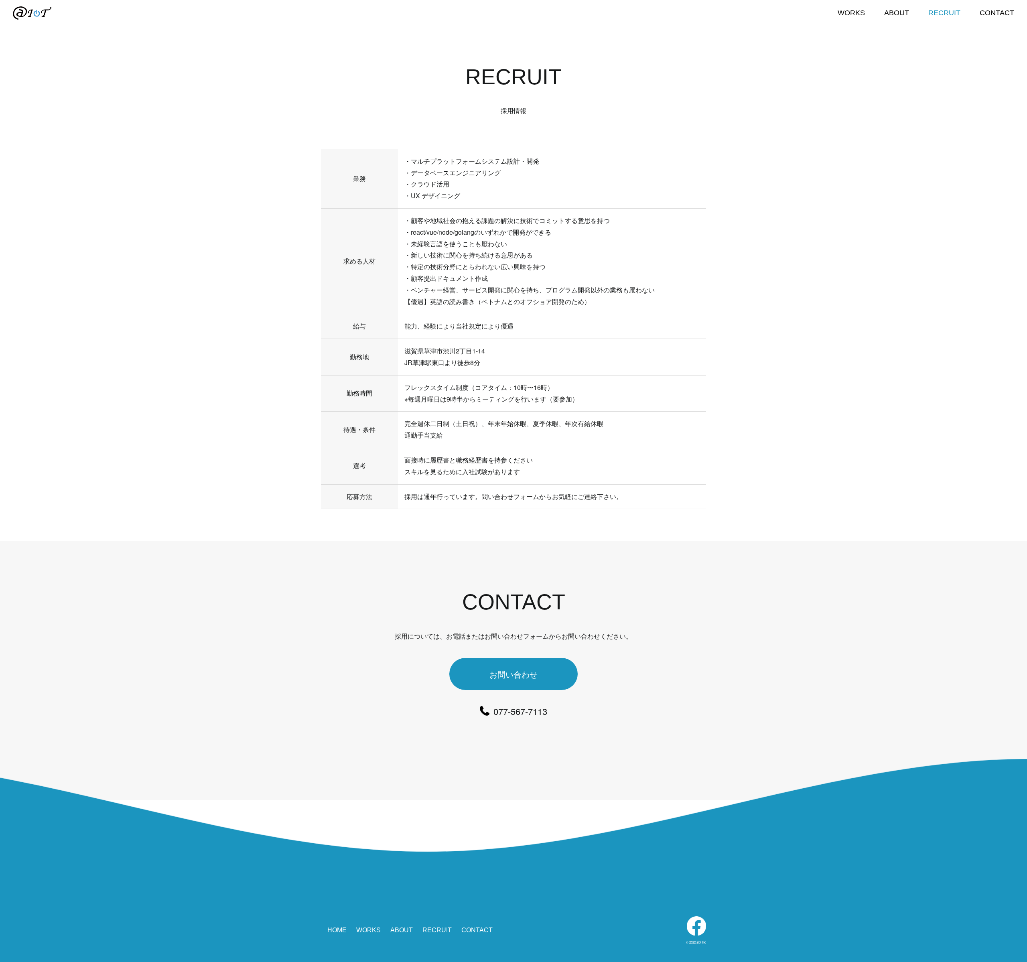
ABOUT (896, 13)
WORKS (851, 13)
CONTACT (997, 13)
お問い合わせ (513, 674)
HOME (337, 930)
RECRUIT (944, 13)
